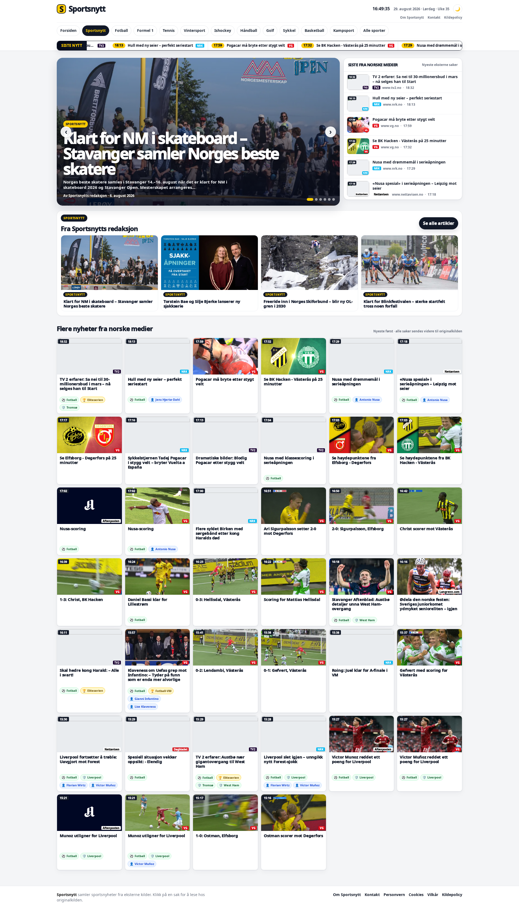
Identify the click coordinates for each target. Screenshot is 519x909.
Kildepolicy (453, 17)
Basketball (314, 30)
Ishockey (222, 30)
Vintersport (194, 30)
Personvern (394, 894)
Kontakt (434, 17)
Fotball (121, 30)
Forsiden (68, 30)
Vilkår (432, 894)
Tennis (169, 30)
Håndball (248, 30)
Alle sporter (374, 30)
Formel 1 (145, 30)
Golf (270, 30)
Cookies (416, 894)
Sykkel (289, 30)
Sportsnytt (96, 30)
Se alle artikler (438, 223)
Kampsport (343, 30)
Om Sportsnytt (412, 17)
